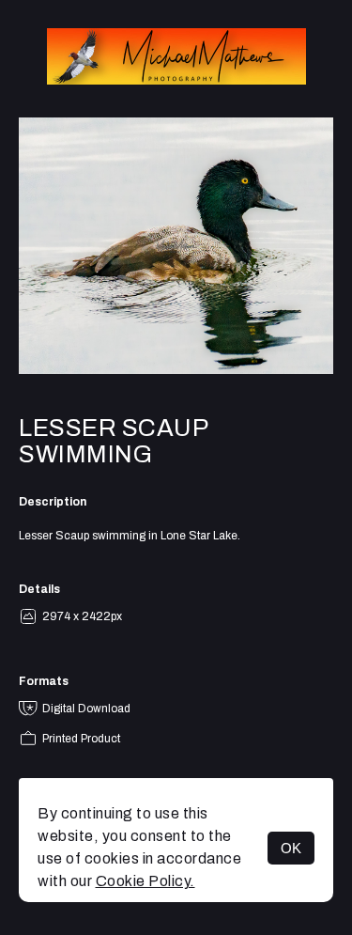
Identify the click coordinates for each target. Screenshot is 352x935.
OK (291, 848)
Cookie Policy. (145, 881)
